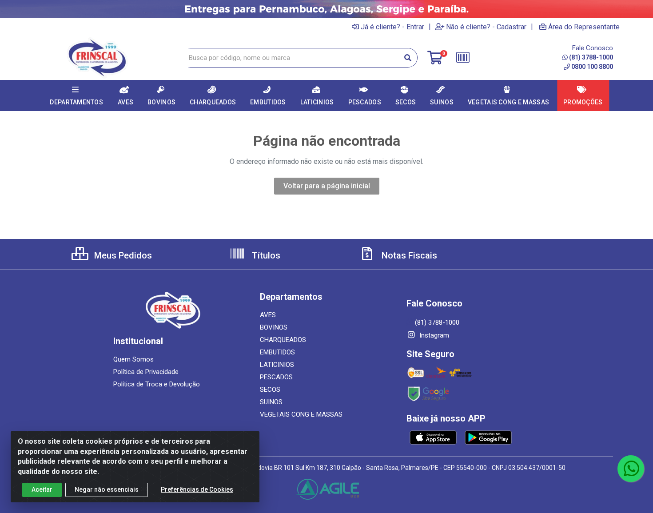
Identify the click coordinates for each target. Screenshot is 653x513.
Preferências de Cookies (197, 489)
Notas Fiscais (408, 255)
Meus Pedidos (122, 255)
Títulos (265, 255)
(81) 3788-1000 (591, 57)
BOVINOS (273, 327)
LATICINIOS (277, 365)
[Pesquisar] (407, 57)
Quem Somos (133, 359)
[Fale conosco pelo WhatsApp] (630, 468)
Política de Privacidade (146, 372)
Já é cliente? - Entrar (392, 26)
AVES (268, 315)
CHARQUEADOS (283, 340)
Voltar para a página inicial (326, 186)
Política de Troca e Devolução (156, 384)
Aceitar (42, 489)
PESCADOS (276, 377)
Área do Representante (584, 26)
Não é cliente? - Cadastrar (486, 26)
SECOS (270, 390)
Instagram (433, 335)
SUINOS (271, 402)
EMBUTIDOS (277, 352)
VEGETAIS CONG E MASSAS (301, 414)
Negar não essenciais (107, 489)
